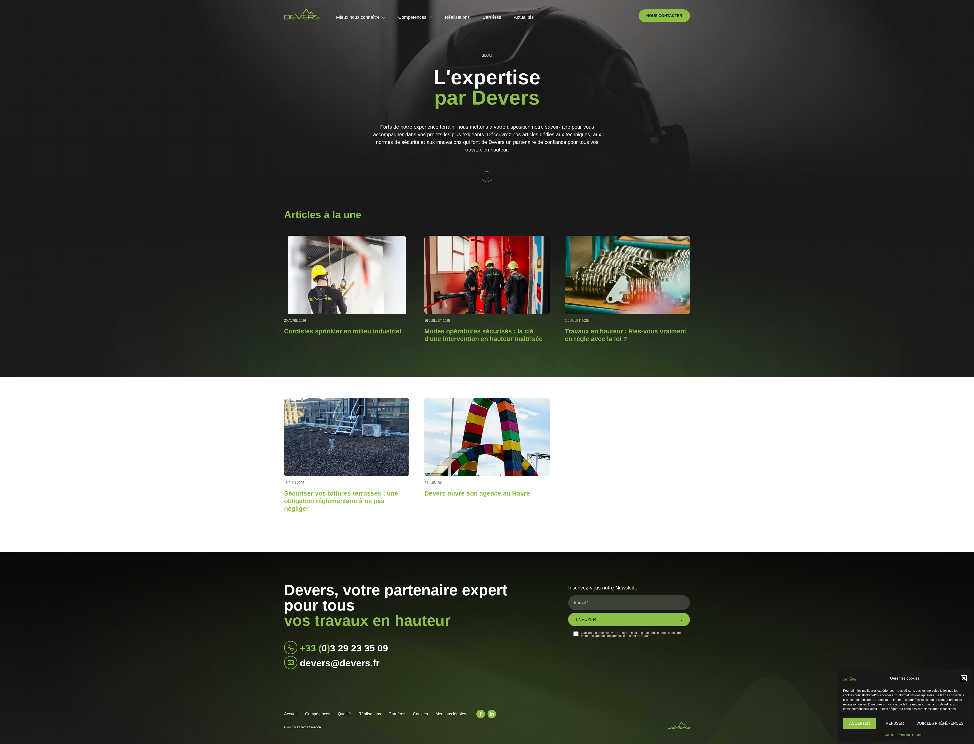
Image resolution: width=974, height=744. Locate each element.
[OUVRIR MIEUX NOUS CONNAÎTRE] (383, 17)
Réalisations (369, 714)
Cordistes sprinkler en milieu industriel (342, 331)
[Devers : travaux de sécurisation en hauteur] (302, 14)
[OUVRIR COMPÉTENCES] (430, 17)
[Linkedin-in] (492, 714)
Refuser (895, 723)
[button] (963, 678)
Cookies (890, 735)
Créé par (302, 727)
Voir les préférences (940, 723)
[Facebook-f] (480, 714)
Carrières (397, 714)
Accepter (859, 723)
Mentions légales (910, 735)
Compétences (317, 714)
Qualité (344, 714)
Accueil (291, 714)
